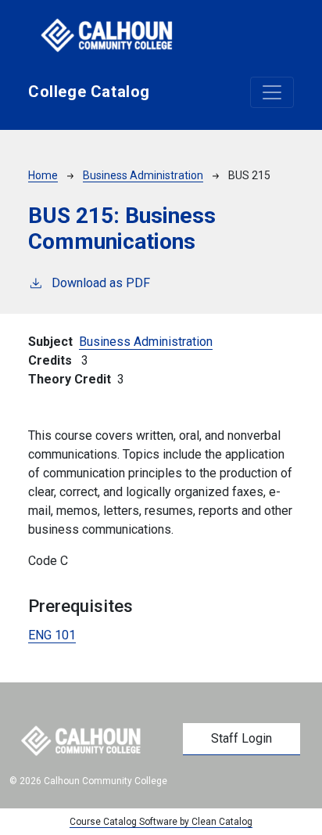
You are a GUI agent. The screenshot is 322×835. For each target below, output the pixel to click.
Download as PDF (101, 282)
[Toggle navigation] (272, 92)
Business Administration (143, 175)
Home (43, 175)
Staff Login (241, 738)
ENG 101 (52, 635)
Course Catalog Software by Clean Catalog (161, 821)
